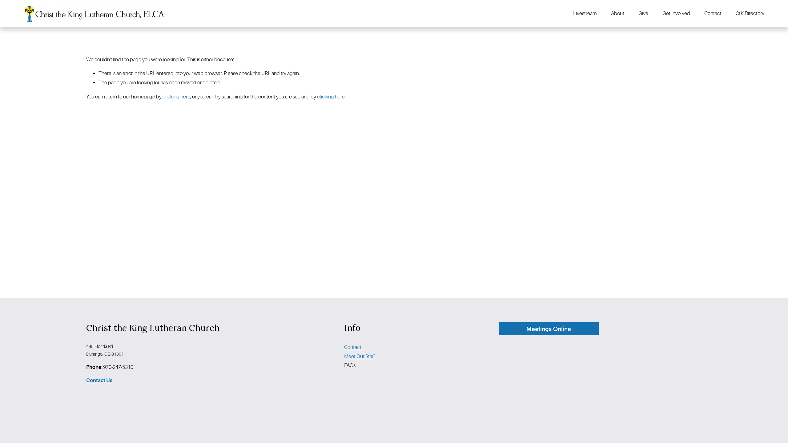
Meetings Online (548, 328)
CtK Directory (750, 13)
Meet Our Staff (359, 356)
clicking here (176, 97)
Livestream (585, 13)
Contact (713, 13)
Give (643, 13)
